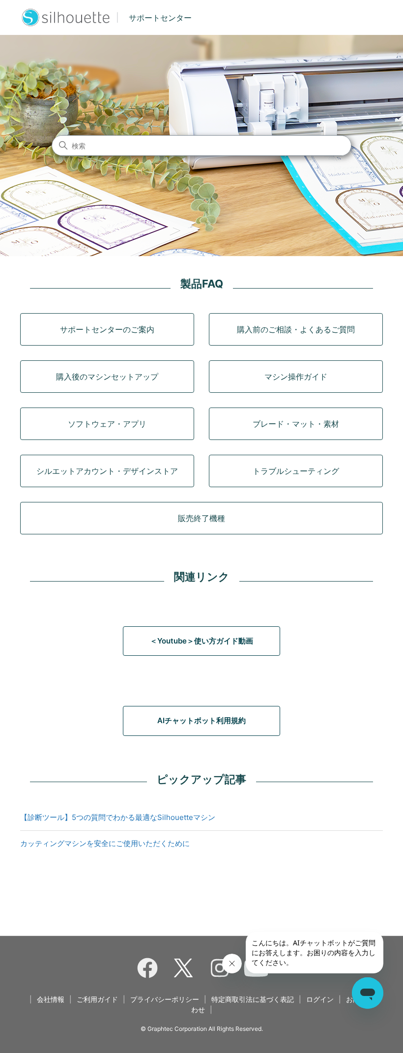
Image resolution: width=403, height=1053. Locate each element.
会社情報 (50, 999)
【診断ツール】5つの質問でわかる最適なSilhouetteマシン (117, 817)
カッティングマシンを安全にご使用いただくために (105, 843)
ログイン (320, 999)
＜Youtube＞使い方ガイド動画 (201, 640)
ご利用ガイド (97, 999)
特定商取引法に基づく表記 (252, 999)
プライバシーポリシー (164, 999)
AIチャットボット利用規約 (201, 720)
